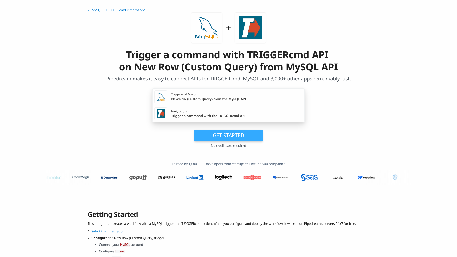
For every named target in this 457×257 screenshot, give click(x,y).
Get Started (228, 135)
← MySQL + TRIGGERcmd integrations (116, 10)
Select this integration (107, 231)
